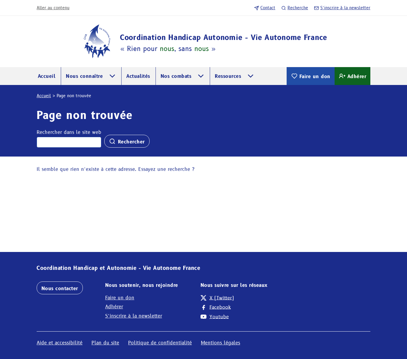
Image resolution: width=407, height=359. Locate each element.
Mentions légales (220, 343)
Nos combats (176, 76)
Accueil (46, 76)
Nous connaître (84, 76)
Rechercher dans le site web (69, 132)
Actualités (138, 76)
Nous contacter (59, 288)
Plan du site (105, 343)
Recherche (298, 7)
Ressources (228, 76)
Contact (267, 7)
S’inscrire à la (345, 7)
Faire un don (314, 76)
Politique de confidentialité (160, 343)
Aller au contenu (53, 7)
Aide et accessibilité (60, 343)
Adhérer (356, 76)
